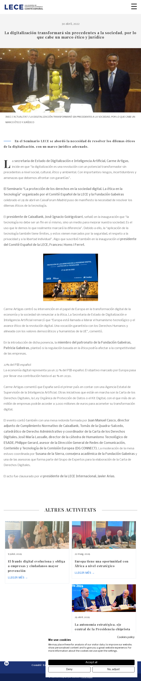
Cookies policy (126, 637)
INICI (8, 117)
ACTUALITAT (21, 117)
